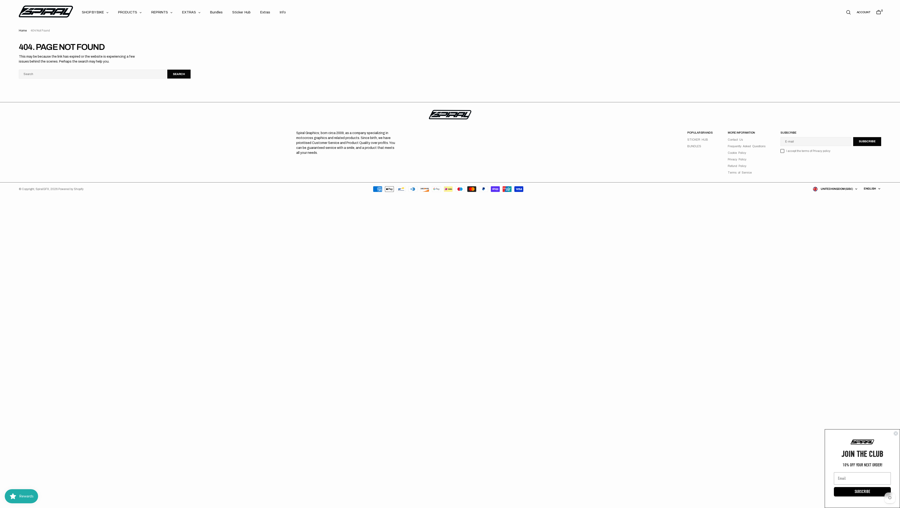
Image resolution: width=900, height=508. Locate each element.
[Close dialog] (895, 433)
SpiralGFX (42, 189)
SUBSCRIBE (862, 491)
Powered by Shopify (71, 189)
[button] (863, 12)
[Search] (848, 12)
